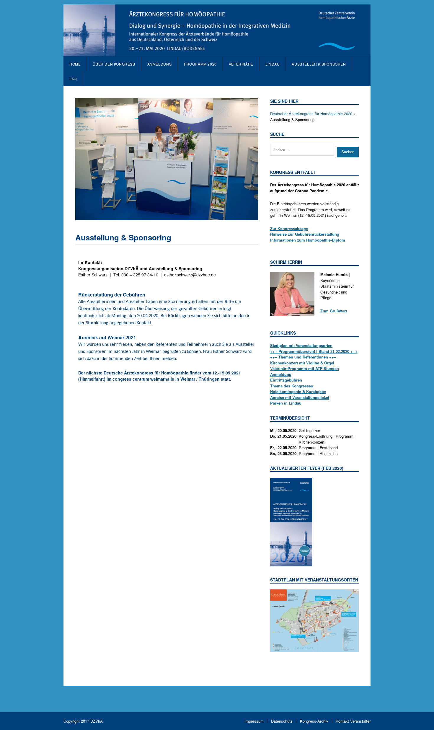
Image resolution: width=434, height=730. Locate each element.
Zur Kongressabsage (289, 228)
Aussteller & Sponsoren (319, 63)
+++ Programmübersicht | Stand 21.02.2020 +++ (314, 351)
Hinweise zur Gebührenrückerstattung (304, 234)
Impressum (254, 721)
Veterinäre (241, 63)
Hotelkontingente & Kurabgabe (298, 391)
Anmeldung (280, 374)
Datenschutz (282, 721)
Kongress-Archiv (314, 721)
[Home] (217, 53)
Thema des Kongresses (291, 386)
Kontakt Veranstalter (353, 721)
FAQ (73, 78)
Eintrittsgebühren (286, 380)
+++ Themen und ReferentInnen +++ (303, 357)
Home (75, 63)
